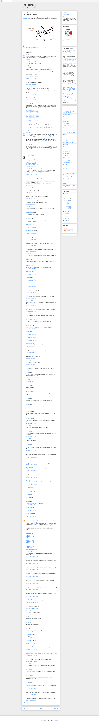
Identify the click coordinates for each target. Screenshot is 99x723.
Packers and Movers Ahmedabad (42, 171)
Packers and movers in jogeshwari (32, 116)
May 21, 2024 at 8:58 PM (31, 274)
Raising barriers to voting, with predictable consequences (69, 60)
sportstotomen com (30, 212)
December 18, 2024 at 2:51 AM (32, 377)
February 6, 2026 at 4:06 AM (31, 667)
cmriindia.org (28, 366)
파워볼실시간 (28, 313)
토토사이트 (28, 372)
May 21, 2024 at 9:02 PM (31, 328)
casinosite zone (29, 224)
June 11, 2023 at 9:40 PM (31, 210)
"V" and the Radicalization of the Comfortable (69, 51)
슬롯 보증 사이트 (29, 325)
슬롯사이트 (28, 379)
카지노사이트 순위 (29, 657)
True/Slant (65, 181)
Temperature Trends (30, 15)
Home (41, 708)
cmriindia (28, 289)
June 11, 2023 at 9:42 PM (31, 221)
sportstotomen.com (30, 349)
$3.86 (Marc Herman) (67, 109)
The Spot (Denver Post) (68, 176)
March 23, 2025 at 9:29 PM (31, 516)
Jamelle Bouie (66, 146)
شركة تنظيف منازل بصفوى (31, 97)
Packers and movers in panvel (32, 111)
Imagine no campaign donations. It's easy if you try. (69, 88)
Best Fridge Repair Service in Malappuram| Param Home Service (38, 183)
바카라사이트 (28, 307)
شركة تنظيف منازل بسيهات (31, 94)
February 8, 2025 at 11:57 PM (31, 450)
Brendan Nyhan (66, 121)
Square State (66, 166)
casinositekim (29, 271)
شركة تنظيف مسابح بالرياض (31, 163)
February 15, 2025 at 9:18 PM (31, 464)
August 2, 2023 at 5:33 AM (31, 239)
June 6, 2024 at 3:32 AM (30, 346)
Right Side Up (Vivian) (67, 160)
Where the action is (67, 96)
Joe (26, 54)
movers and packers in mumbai (32, 103)
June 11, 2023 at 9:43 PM (31, 233)
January (67, 200)
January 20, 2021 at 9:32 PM (31, 174)
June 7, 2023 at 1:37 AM (30, 204)
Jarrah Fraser (28, 519)
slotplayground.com (30, 354)
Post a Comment (27, 702)
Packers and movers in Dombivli (32, 118)
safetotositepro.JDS (30, 194)
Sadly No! (65, 164)
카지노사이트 (28, 385)
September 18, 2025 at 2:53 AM (32, 576)
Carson (27, 247)
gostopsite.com (29, 343)
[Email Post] (45, 47)
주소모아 (27, 616)
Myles (27, 236)
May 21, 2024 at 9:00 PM (31, 305)
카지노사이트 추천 (29, 337)
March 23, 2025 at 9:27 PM (31, 491)
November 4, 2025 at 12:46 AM (32, 631)
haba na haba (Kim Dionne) (69, 142)
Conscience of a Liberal (68, 125)
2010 (66, 215)
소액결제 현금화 (29, 411)
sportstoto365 (28, 283)
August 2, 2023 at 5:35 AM (31, 257)
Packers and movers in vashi (31, 113)
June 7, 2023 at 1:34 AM (30, 192)
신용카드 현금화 (29, 418)
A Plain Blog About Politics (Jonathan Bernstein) (68, 112)
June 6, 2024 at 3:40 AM (30, 358)
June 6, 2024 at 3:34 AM (30, 352)
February (68, 198)
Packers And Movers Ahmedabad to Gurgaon (34, 172)
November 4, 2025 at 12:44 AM (32, 602)
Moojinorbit (65, 155)
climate (27, 48)
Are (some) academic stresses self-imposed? (68, 207)
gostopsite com (29, 206)
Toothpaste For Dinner (68, 178)
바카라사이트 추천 (29, 646)
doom (30, 48)
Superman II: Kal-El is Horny (69, 79)
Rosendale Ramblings (67, 162)
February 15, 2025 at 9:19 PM (31, 477)
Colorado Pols (66, 123)
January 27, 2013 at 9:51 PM (31, 65)
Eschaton (65, 134)
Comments (67, 230)
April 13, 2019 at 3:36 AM (31, 142)
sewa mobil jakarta (30, 61)
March (67, 196)
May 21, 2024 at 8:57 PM (31, 262)
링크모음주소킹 (29, 599)
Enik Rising (29, 5)
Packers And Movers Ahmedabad (33, 168)
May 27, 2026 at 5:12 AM (31, 680)
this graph (34, 17)
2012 (66, 211)
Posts (66, 228)
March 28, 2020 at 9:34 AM (31, 166)
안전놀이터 (28, 331)
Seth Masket (67, 14)
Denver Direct (66, 127)
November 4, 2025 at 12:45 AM (32, 620)
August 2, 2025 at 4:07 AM (31, 531)
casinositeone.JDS (29, 187)
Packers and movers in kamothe (32, 112)
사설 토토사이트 (29, 294)
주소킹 (27, 604)
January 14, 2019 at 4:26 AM (31, 130)
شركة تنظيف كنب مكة (51, 136)
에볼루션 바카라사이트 (30, 319)
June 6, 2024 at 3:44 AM (30, 370)
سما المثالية (28, 86)
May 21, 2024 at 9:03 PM (31, 340)
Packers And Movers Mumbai (32, 144)
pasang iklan (28, 80)
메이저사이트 (28, 669)
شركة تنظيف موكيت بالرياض (31, 159)
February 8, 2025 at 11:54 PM (31, 401)
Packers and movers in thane (31, 110)
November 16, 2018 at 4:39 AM (32, 120)
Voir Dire (65, 183)
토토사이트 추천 (29, 634)
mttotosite (28, 277)
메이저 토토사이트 (29, 300)
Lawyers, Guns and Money (69, 148)
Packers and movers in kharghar (32, 117)
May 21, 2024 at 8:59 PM (31, 292)
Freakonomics (66, 136)
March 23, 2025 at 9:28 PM (31, 498)
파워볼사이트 (28, 438)
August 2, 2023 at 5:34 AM (31, 245)
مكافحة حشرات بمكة (43, 140)
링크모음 (27, 610)
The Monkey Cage (67, 171)
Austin (27, 242)
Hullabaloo (65, 144)
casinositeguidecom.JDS (31, 200)
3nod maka (28, 132)
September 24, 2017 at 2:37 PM (32, 101)
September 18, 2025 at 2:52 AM (32, 556)
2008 (66, 218)
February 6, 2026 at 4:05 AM (31, 655)
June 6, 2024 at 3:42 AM (30, 364)
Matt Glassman (66, 151)
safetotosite (28, 259)
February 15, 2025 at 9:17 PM (31, 457)
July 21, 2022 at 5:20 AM (30, 185)
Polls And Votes (66, 157)
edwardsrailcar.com (30, 360)
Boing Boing (65, 119)
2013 (66, 193)
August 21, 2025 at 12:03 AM (31, 549)
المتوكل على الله (29, 155)
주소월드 (27, 622)
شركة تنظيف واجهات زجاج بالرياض (32, 160)
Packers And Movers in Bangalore (46, 127)
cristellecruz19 (29, 551)
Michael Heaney (66, 153)
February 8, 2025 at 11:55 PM (31, 429)
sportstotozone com (30, 230)
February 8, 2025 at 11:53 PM (31, 396)
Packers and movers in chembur (32, 115)
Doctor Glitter (66, 130)
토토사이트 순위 (29, 652)
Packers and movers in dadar (31, 109)
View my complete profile (68, 22)
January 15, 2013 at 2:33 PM (31, 59)
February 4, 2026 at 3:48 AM (31, 637)
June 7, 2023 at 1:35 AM (30, 198)
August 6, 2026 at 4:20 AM (31, 694)
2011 (66, 213)
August (27, 253)
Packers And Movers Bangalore (32, 123)
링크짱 (27, 628)
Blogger (56, 720)
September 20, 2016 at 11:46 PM (32, 84)
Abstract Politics (66, 114)
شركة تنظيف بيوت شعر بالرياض (32, 164)
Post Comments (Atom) (43, 712)
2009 (66, 216)
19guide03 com (29, 218)
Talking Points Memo (67, 168)
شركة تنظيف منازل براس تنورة (31, 99)
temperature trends (26, 18)
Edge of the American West (69, 132)
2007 (66, 220)
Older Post (56, 708)
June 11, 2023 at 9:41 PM (31, 215)
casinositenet (28, 265)
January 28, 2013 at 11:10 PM (31, 78)
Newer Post (25, 708)
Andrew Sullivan (66, 116)
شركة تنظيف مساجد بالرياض (31, 162)
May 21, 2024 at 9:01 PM (31, 323)
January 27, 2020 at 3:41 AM (31, 152)
